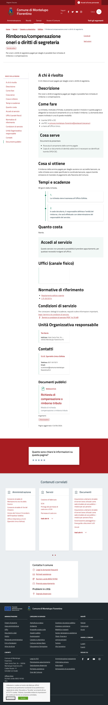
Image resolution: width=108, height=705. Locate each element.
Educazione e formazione (38, 646)
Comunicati (84, 626)
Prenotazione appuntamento (40, 662)
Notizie (83, 622)
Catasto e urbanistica (37, 639)
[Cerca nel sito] (98, 11)
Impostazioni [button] (10, 698)
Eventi (83, 647)
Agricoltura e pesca (36, 622)
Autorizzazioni (35, 636)
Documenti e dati (11, 633)
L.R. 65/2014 (46, 298)
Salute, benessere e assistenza (66, 633)
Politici (7, 636)
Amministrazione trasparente (65, 658)
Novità (28, 20)
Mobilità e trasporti (61, 629)
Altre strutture (10, 646)
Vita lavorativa (60, 646)
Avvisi (83, 629)
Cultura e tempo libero (37, 643)
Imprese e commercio (62, 626)
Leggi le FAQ (34, 658)
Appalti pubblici (35, 633)
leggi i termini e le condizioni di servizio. (53, 314)
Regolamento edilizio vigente (52, 295)
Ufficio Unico (9, 676)
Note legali (59, 665)
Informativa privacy (62, 662)
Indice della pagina (12, 76)
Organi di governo (11, 622)
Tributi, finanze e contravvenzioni (61, 638)
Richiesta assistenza (37, 669)
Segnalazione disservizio (38, 665)
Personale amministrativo (14, 639)
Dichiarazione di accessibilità (65, 669)
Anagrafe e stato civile (38, 629)
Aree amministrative (12, 626)
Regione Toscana (12, 2)
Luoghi (83, 643)
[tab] (52, 555)
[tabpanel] (20, 520)
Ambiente (33, 626)
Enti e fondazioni (10, 643)
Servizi (38, 20)
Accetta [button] (23, 698)
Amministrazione (14, 20)
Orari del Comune (36, 672)
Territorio (45, 333)
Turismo (58, 643)
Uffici (6, 629)
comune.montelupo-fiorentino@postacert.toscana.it (69, 123)
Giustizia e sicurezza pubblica (65, 622)
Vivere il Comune (53, 20)
